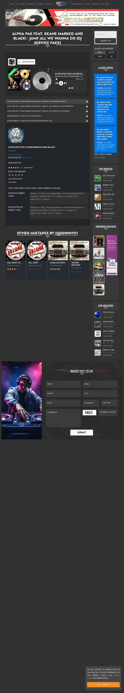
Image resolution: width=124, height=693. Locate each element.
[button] (108, 4)
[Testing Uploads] (79, 250)
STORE (88, 4)
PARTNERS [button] (30, 4)
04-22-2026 (108, 88)
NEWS (103, 4)
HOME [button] (12, 4)
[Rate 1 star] (9, 175)
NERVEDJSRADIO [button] (77, 4)
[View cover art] (12, 62)
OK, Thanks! (103, 684)
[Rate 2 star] (12, 175)
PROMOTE (95, 4)
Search (105, 40)
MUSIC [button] (49, 4)
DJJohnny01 (27, 158)
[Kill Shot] (36, 250)
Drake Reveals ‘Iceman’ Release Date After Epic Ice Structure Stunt (105, 81)
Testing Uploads (75, 264)
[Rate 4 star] (19, 175)
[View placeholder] (16, 135)
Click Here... (100, 157)
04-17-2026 (107, 143)
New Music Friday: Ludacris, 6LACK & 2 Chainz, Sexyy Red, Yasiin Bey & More (105, 134)
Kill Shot (33, 263)
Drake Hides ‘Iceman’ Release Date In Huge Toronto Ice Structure (104, 107)
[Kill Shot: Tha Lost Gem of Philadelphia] (15, 250)
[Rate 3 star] (16, 175)
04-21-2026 (108, 115)
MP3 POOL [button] (20, 4)
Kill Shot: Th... (14, 263)
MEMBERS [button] (40, 4)
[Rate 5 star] (22, 175)
